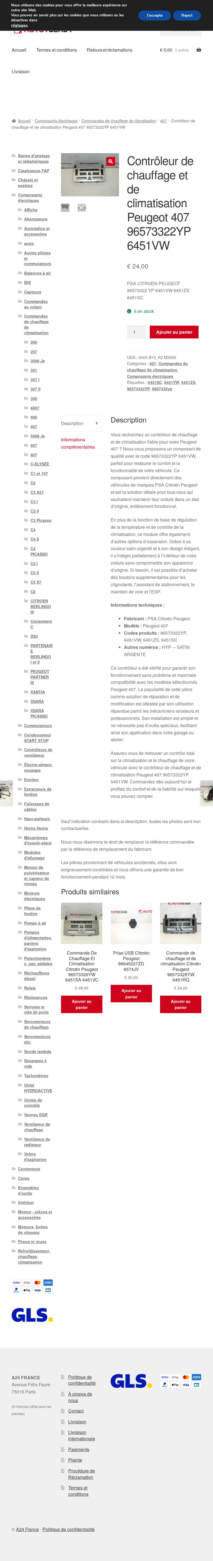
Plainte (75, 1460)
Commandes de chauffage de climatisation (119, 120)
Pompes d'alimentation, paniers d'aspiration (38, 940)
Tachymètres (36, 1075)
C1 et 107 (39, 473)
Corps (23, 1178)
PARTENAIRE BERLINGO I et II (42, 654)
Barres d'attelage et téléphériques (34, 158)
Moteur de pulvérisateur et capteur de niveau (36, 875)
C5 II (35, 572)
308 (34, 398)
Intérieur (26, 1202)
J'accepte (155, 15)
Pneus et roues (32, 1241)
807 (34, 454)
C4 (33, 529)
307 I (35, 379)
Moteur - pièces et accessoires (35, 1214)
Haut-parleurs (37, 818)
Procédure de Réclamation (81, 1474)
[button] (110, 161)
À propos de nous (80, 1397)
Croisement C (41, 623)
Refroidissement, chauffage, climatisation (34, 1256)
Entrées (31, 779)
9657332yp (162, 388)
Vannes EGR (35, 1114)
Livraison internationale (81, 1435)
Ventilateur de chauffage (37, 1126)
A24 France (27, 1529)
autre (29, 243)
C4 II (35, 539)
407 (163, 120)
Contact (75, 1411)
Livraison (21, 71)
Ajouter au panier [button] (82, 1004)
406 (34, 417)
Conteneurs (29, 1169)
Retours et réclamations (109, 50)
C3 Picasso (41, 520)
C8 (33, 591)
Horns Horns (36, 828)
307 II (35, 389)
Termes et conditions (56, 50)
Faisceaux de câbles (36, 806)
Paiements (78, 1449)
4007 (35, 408)
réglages (19, 25)
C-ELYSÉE (40, 464)
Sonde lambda (37, 1051)
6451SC (155, 382)
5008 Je (38, 436)
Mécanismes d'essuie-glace (38, 840)
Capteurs (32, 292)
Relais (30, 988)
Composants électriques (56, 120)
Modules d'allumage (34, 855)
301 (34, 370)
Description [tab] (72, 423)
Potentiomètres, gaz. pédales (38, 961)
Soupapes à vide (35, 1063)
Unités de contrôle (33, 1102)
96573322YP (138, 388)
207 (34, 351)
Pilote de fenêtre (32, 910)
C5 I (34, 563)
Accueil (19, 50)
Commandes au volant (36, 304)
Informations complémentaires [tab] (78, 443)
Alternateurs (35, 219)
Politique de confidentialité (82, 1380)
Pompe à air (35, 923)
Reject (186, 15)
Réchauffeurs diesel (36, 975)
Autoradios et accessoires (37, 231)
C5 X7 (36, 582)
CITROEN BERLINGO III (41, 606)
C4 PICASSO (39, 551)
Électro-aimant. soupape (38, 767)
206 (34, 342)
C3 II (35, 511)
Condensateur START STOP (37, 737)
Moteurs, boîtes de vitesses (33, 1229)
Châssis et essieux (28, 182)
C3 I (34, 501)
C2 (33, 482)
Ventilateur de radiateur (37, 1141)
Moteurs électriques (34, 895)
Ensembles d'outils (28, 1190)
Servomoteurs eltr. (37, 1039)
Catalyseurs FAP (33, 170)
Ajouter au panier (174, 332)
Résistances (35, 997)
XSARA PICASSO (39, 713)
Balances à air (37, 273)
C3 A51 (37, 492)
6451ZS (188, 382)
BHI (27, 282)
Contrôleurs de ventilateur (38, 752)
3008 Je (38, 360)
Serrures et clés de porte (36, 1009)
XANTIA (38, 692)
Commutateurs (38, 725)
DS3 (34, 636)
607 (34, 445)
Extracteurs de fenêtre (38, 791)
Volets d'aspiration (35, 1156)
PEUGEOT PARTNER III (40, 677)
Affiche (30, 209)
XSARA (37, 701)
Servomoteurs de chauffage (37, 1024)
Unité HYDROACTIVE (38, 1087)
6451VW (171, 382)
